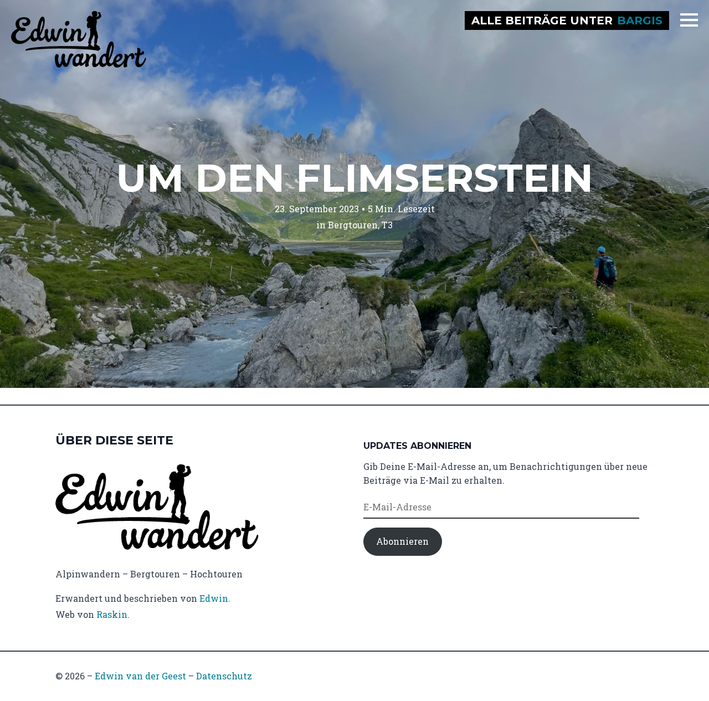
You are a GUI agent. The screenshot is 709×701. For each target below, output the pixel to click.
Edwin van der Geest (140, 676)
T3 (387, 225)
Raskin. (113, 614)
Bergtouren (353, 225)
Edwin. (214, 598)
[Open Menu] (689, 20)
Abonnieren (402, 541)
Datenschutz (224, 676)
